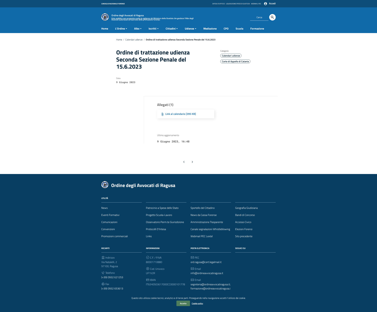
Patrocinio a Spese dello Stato (162, 208)
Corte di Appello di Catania (235, 61)
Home (104, 29)
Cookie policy (197, 303)
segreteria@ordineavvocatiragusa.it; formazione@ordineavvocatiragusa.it (210, 288)
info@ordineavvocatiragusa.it (207, 273)
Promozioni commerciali (114, 236)
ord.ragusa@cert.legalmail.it (206, 262)
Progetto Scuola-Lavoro (159, 215)
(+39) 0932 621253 (112, 277)
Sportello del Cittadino (203, 208)
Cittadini (171, 29)
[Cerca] (272, 17)
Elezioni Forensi (243, 229)
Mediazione (210, 29)
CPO (226, 29)
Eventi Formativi (110, 215)
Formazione (257, 29)
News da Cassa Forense (204, 215)
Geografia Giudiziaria (246, 208)
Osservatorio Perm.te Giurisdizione (165, 222)
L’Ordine (120, 29)
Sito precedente (243, 236)
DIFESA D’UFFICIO (218, 4)
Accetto (183, 303)
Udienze (189, 29)
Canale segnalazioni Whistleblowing (210, 229)
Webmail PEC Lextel (202, 236)
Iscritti (152, 29)
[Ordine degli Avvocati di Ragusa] (105, 17)
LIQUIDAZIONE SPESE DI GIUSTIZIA (238, 4)
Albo (136, 29)
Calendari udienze (134, 39)
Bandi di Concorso (245, 215)
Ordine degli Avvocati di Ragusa (143, 185)
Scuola (239, 29)
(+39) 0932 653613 (112, 288)
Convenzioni (108, 229)
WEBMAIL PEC (256, 4)
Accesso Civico (243, 222)
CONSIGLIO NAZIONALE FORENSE (113, 4)
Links (149, 236)
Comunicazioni (109, 222)
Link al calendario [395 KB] (180, 114)
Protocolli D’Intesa (156, 229)
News (104, 208)
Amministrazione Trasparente (207, 222)
